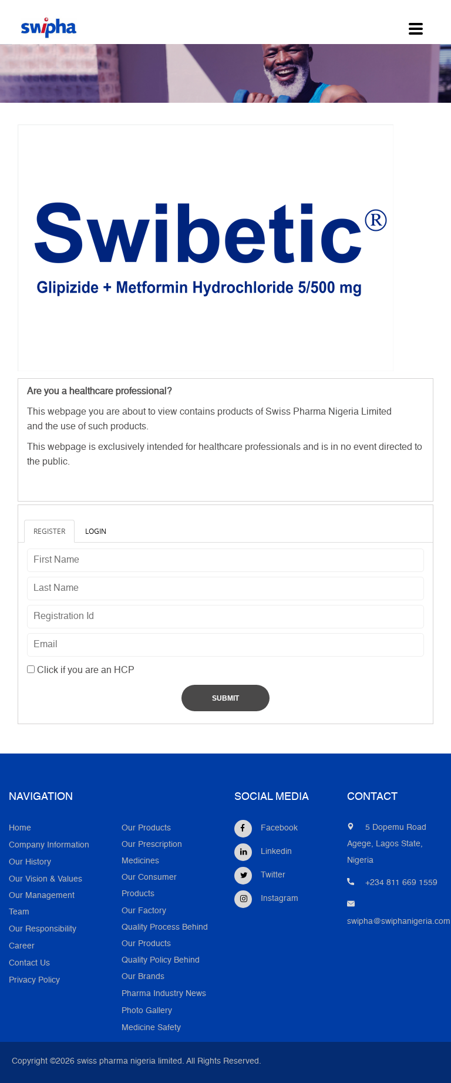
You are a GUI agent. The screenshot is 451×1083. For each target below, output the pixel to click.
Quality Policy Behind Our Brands (161, 969)
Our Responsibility (42, 929)
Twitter (273, 875)
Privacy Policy (34, 980)
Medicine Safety (151, 1028)
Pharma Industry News (164, 994)
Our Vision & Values (45, 879)
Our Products (146, 828)
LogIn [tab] (95, 531)
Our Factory (144, 911)
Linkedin (276, 852)
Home (20, 828)
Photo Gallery (147, 1011)
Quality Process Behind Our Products (165, 936)
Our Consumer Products (149, 886)
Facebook (279, 828)
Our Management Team (42, 904)
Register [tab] (49, 531)
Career (22, 946)
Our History (30, 862)
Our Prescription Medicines (152, 853)
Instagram (279, 899)
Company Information (49, 845)
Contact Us (29, 963)
